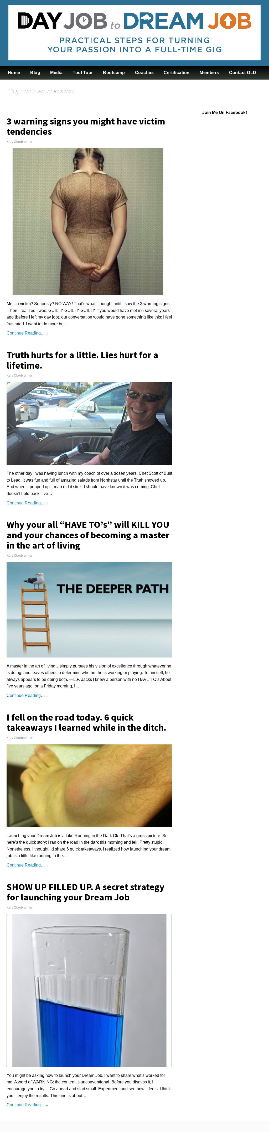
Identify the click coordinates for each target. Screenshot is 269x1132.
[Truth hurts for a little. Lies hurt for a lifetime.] (89, 423)
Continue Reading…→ (28, 333)
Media (56, 72)
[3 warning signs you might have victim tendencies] (89, 221)
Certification (177, 72)
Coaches (144, 72)
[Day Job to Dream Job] (134, 64)
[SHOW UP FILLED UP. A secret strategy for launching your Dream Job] (89, 990)
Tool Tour (83, 72)
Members (209, 72)
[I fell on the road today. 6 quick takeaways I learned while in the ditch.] (89, 785)
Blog (35, 72)
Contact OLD (242, 72)
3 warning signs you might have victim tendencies (86, 126)
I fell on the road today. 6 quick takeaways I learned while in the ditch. (86, 722)
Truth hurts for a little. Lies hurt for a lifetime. (82, 360)
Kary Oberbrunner (19, 142)
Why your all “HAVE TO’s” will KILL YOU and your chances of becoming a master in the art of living (88, 535)
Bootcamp (114, 72)
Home (14, 72)
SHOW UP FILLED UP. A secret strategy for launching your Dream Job (85, 892)
